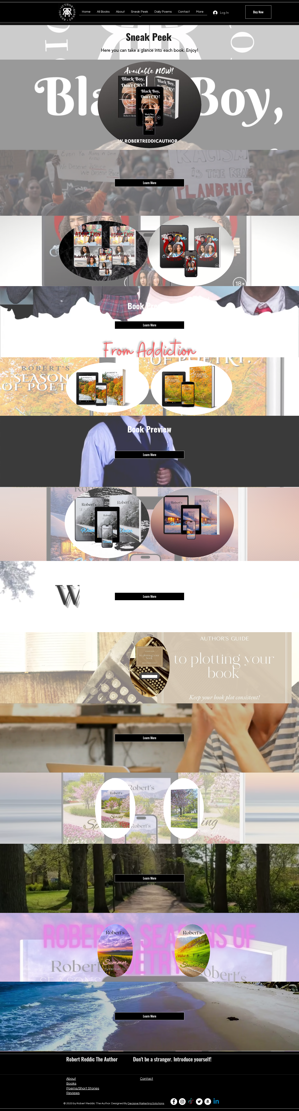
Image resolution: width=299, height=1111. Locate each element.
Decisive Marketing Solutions (146, 1103)
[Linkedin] (216, 1101)
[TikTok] (190, 1101)
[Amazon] (207, 1101)
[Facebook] (173, 1101)
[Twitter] (199, 1101)
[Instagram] (182, 1101)
